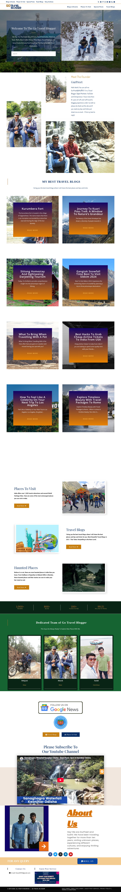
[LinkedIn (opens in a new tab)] (107, 2)
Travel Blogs (39, 2)
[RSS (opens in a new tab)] (112, 2)
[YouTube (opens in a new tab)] (109, 2)
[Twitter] (55, 854)
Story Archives (49, 2)
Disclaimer (66, 888)
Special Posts (31, 2)
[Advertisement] (60, 457)
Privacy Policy (105, 888)
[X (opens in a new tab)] (98, 2)
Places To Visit (20, 2)
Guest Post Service (92, 888)
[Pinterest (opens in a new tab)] (103, 2)
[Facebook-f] (50, 854)
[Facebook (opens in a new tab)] (101, 2)
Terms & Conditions (69, 889)
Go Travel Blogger (38, 889)
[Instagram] (60, 854)
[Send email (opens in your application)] (114, 2)
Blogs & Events (10, 2)
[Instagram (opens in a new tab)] (105, 2)
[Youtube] (71, 854)
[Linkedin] (66, 854)
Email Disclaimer (77, 888)
